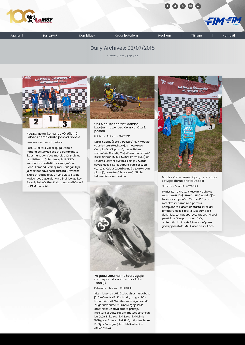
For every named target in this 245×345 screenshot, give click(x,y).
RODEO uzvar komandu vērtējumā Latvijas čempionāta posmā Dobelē (53, 135)
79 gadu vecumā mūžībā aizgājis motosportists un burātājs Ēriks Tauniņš (119, 279)
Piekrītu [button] (235, 339)
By (44, 142)
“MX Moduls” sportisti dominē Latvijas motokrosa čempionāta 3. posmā (120, 127)
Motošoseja (100, 288)
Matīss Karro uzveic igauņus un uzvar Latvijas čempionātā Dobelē (190, 179)
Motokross (32, 142)
